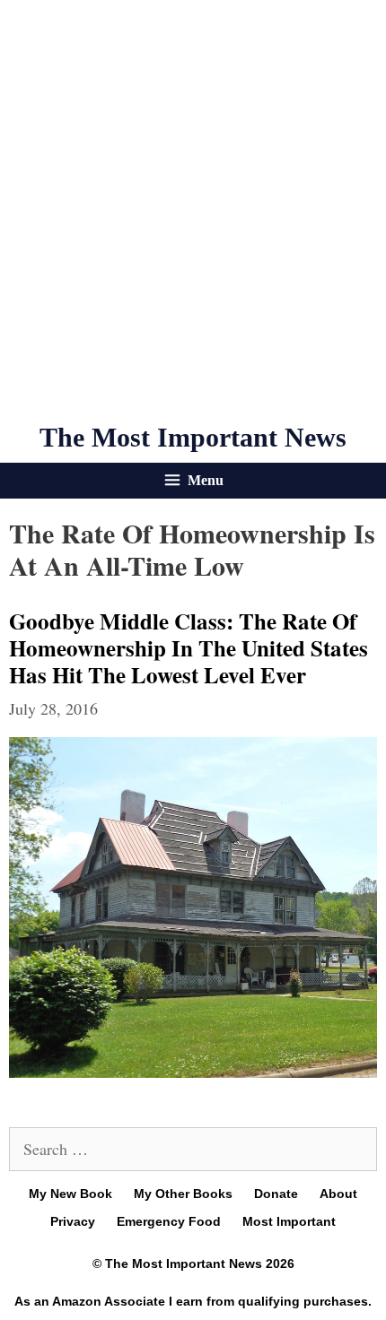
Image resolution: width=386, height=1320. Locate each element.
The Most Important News (193, 437)
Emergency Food (169, 1221)
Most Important (289, 1221)
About (338, 1193)
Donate (276, 1193)
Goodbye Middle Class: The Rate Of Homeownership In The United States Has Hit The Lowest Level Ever (188, 647)
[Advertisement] (193, 211)
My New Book (70, 1193)
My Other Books (183, 1193)
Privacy (72, 1221)
